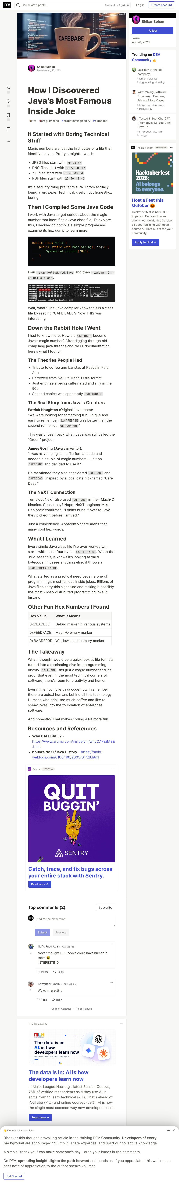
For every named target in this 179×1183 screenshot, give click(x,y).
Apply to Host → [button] (145, 242)
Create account (161, 5)
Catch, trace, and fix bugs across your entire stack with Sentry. (70, 872)
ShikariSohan (46, 66)
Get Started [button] (14, 1176)
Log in (140, 5)
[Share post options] (8, 141)
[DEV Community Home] (7, 4)
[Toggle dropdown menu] (113, 769)
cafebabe (100, 120)
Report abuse (84, 1008)
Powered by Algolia (116, 5)
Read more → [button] (40, 884)
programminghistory (76, 120)
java (33, 120)
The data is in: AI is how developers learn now (59, 1075)
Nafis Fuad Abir (48, 946)
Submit (42, 932)
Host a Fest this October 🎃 (147, 203)
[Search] (18, 5)
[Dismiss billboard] (173, 1130)
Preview (61, 932)
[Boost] (8, 128)
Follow (152, 30)
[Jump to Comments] (8, 102)
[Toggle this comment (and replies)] (31, 953)
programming (49, 120)
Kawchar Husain (49, 984)
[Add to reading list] (8, 116)
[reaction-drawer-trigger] (8, 89)
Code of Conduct (61, 1008)
